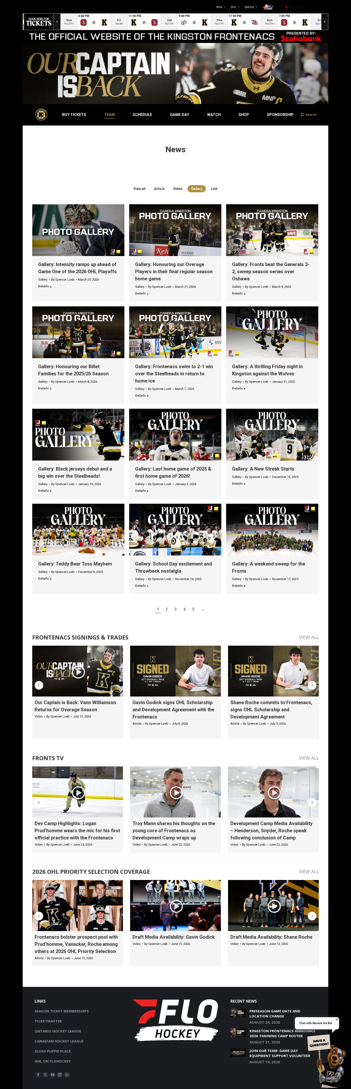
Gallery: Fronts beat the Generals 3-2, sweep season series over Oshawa (270, 272)
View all (139, 189)
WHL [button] (219, 7)
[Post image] (238, 1013)
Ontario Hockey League (58, 1031)
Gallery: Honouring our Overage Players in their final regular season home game (174, 272)
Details (43, 286)
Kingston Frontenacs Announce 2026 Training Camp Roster (282, 1033)
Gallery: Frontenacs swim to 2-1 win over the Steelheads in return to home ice (174, 374)
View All (309, 637)
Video (177, 189)
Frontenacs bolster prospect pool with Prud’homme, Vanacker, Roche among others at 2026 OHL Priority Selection (76, 944)
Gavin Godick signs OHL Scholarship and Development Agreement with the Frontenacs (173, 710)
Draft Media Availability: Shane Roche (271, 937)
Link (214, 189)
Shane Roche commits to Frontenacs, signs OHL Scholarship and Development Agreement (271, 710)
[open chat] (328, 1060)
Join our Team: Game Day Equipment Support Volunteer (280, 1053)
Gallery (196, 189)
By (62, 279)
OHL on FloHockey (53, 1061)
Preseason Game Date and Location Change (275, 1013)
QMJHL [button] (249, 7)
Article (159, 189)
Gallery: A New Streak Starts (263, 469)
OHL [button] (233, 7)
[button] (39, 685)
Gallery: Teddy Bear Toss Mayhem (75, 564)
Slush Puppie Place (53, 1051)
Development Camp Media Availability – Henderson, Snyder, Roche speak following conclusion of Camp (271, 831)
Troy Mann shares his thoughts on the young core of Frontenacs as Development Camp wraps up (174, 831)
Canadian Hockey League (59, 1041)
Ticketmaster (48, 1021)
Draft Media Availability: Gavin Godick (174, 937)
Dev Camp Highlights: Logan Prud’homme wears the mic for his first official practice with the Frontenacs (77, 831)
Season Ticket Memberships (62, 1011)
